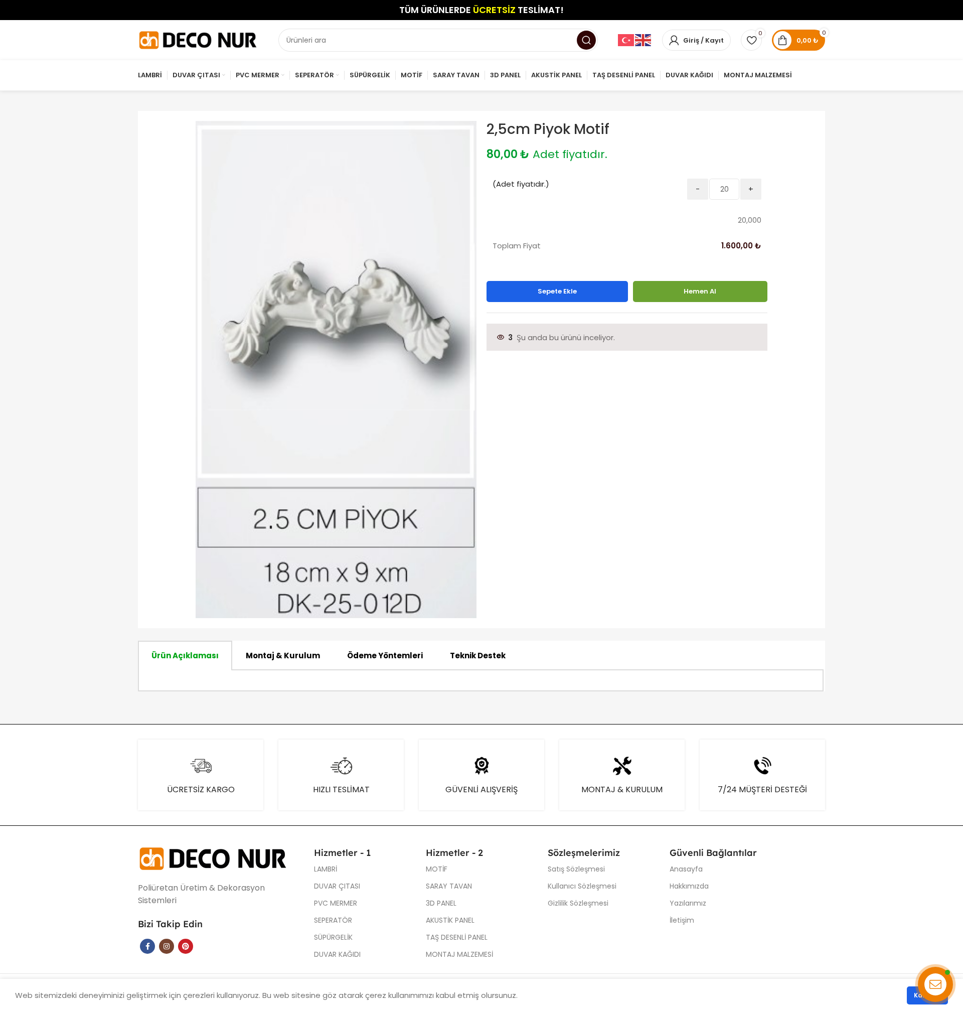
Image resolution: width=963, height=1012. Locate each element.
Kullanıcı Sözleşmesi (582, 886)
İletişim (682, 920)
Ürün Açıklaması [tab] (185, 655)
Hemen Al (700, 291)
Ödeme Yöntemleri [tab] (385, 655)
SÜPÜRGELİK (333, 937)
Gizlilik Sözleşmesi (578, 903)
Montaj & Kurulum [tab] (283, 655)
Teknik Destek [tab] (478, 655)
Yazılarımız (688, 903)
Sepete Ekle (557, 291)
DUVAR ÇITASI (337, 886)
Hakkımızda (689, 886)
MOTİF (436, 869)
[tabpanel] (481, 680)
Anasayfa (686, 869)
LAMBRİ (325, 869)
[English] (643, 40)
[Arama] (586, 40)
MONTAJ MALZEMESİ (459, 954)
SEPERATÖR (333, 920)
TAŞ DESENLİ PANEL (457, 937)
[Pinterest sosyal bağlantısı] (185, 946)
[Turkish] (626, 40)
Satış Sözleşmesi (576, 869)
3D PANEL (441, 903)
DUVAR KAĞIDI (337, 954)
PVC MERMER (335, 903)
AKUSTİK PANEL (450, 920)
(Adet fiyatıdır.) (521, 184)
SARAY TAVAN (449, 886)
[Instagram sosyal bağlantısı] (166, 946)
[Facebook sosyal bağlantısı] (147, 946)
